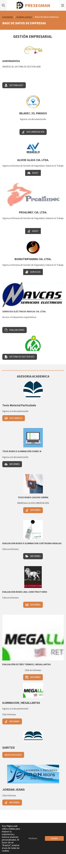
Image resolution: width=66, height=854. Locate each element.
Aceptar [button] (54, 838)
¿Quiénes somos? (24, 16)
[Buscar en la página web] (3, 5)
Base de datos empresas (47, 16)
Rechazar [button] (33, 838)
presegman (7, 16)
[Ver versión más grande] (33, 195)
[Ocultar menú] (62, 5)
